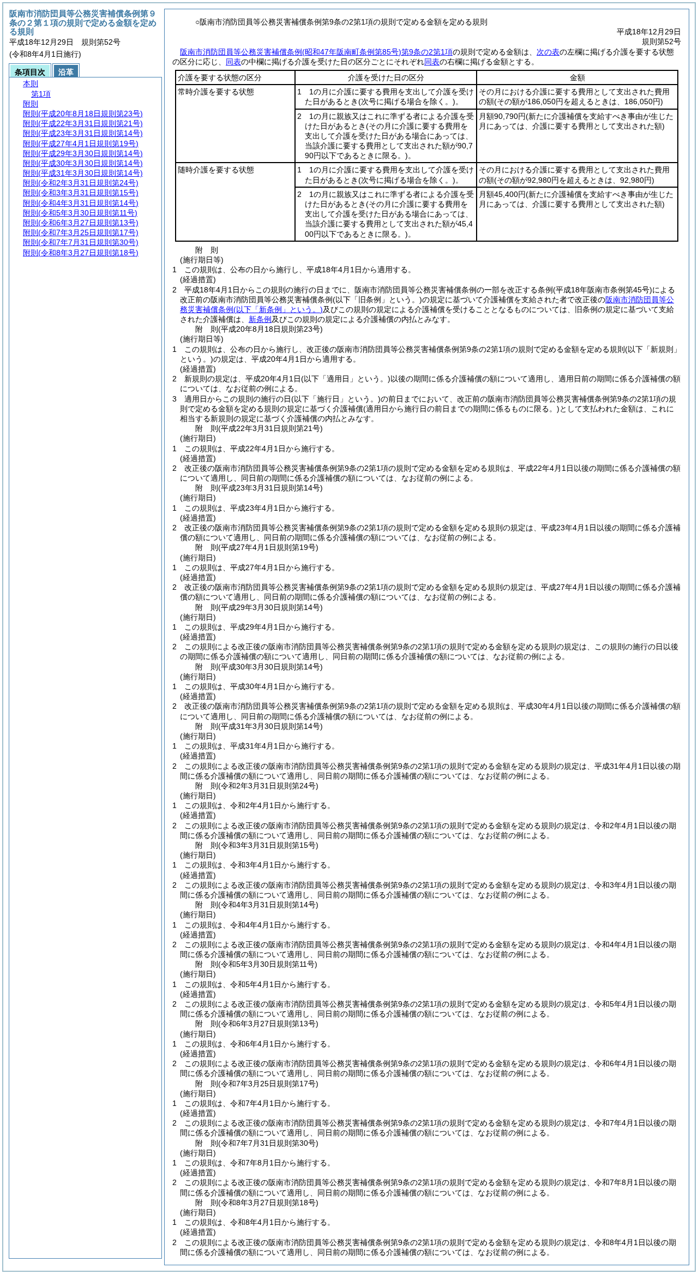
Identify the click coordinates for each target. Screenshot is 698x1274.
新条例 (260, 319)
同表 (233, 61)
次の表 (548, 51)
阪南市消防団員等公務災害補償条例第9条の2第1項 (316, 51)
